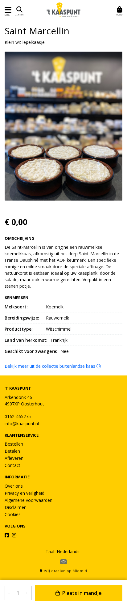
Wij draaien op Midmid (65, 571)
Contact (12, 465)
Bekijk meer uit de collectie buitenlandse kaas (50, 366)
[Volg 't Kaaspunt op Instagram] (14, 535)
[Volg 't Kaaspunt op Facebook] (7, 535)
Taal (50, 551)
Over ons (14, 486)
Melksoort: (16, 307)
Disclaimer (15, 507)
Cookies (13, 514)
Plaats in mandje (81, 593)
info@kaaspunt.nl (22, 423)
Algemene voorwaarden (28, 500)
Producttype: (19, 329)
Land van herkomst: (26, 340)
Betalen (12, 451)
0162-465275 (18, 416)
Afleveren (14, 458)
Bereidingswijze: (22, 318)
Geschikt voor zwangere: (31, 351)
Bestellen (14, 444)
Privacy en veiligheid (24, 493)
